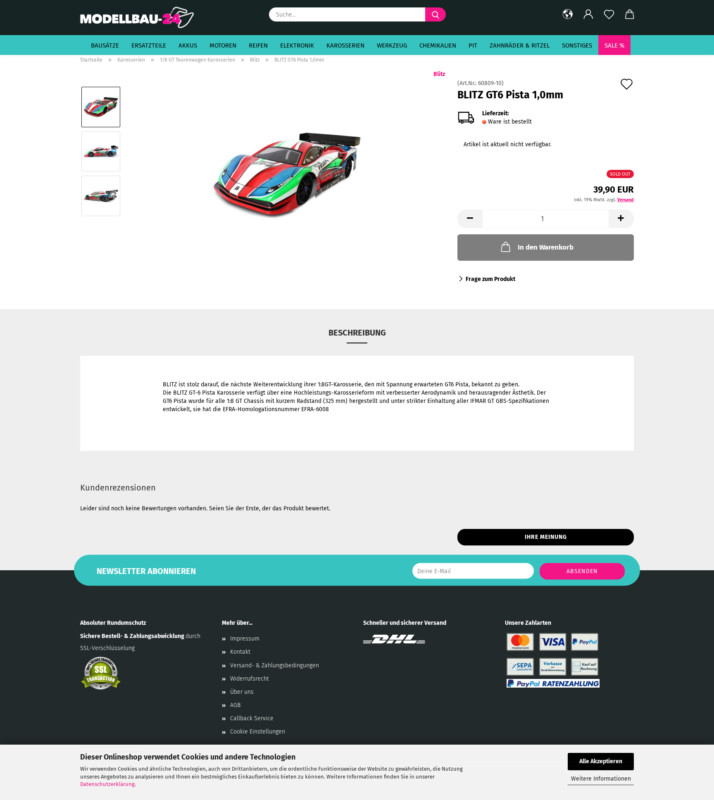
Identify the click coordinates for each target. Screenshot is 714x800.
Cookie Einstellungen (257, 731)
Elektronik (297, 45)
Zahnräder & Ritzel (520, 45)
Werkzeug (392, 45)
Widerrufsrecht (249, 678)
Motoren (222, 45)
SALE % (614, 45)
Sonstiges (577, 45)
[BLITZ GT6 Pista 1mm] (286, 173)
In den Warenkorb (546, 247)
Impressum (244, 638)
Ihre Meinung (546, 536)
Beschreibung (357, 333)
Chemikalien (437, 45)
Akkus (187, 45)
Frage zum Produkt (490, 279)
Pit (473, 45)
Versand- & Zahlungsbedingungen (274, 665)
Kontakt (240, 651)
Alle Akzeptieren (600, 761)
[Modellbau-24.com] (140, 17)
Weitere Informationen (601, 778)
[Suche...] (435, 14)
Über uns (242, 691)
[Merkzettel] (609, 14)
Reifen (258, 45)
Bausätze (105, 45)
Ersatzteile (148, 45)
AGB (235, 705)
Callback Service (252, 718)
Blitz (439, 74)
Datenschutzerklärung (107, 784)
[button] (567, 14)
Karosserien (345, 45)
